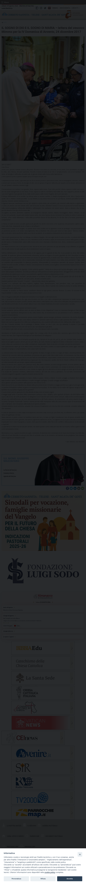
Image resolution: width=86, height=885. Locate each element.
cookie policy (49, 872)
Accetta (70, 879)
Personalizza (16, 879)
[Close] (80, 854)
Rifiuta (43, 879)
